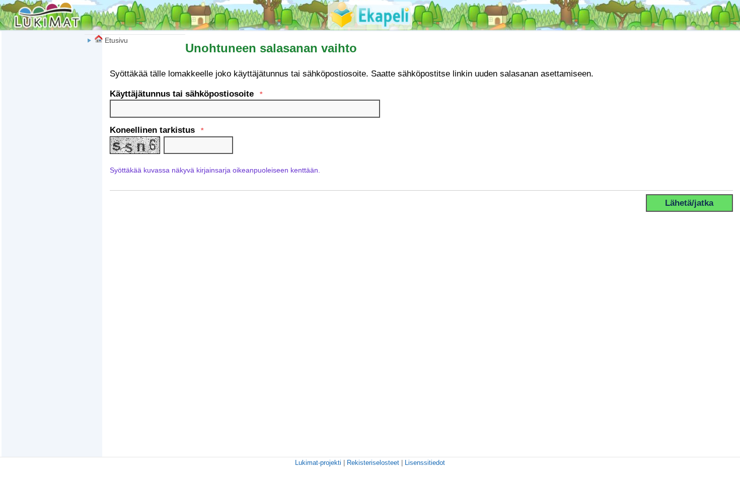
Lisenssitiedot (425, 462)
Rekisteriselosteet (373, 462)
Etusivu (115, 40)
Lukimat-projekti (318, 462)
